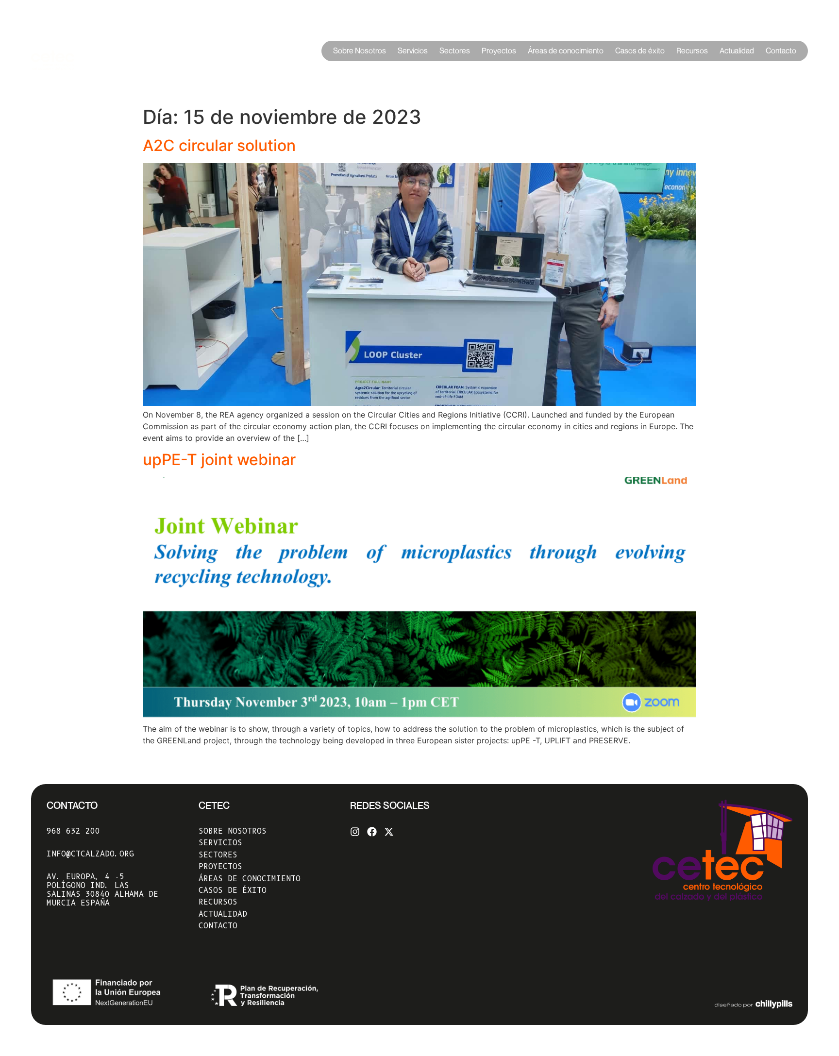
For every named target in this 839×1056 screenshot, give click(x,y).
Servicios (413, 50)
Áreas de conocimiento (566, 50)
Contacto (781, 50)
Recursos (692, 50)
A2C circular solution (219, 145)
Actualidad (737, 50)
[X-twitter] (389, 832)
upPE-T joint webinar (219, 459)
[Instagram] (355, 832)
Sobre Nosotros (359, 50)
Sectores (454, 50)
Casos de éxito (640, 50)
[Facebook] (372, 832)
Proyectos (499, 50)
